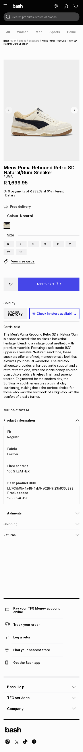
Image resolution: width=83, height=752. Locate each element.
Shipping (10, 524)
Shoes (22, 40)
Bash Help (15, 687)
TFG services (18, 698)
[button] (9, 244)
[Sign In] (66, 6)
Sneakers (34, 40)
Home (7, 41)
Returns (10, 535)
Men (13, 40)
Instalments (13, 513)
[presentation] (8, 32)
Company (15, 708)
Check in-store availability (56, 313)
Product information (19, 420)
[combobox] (41, 16)
